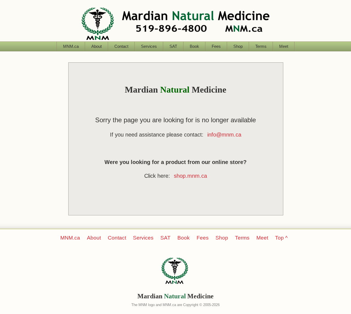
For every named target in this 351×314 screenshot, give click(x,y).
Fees (216, 46)
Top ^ (281, 238)
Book (194, 46)
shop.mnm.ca (190, 176)
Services (149, 46)
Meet (283, 46)
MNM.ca (71, 46)
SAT (173, 46)
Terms (261, 46)
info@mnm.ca (224, 135)
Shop (238, 46)
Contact (121, 46)
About (96, 46)
